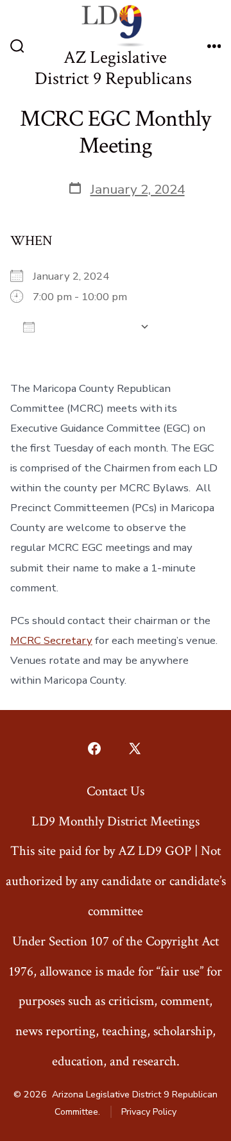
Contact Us (115, 791)
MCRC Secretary (51, 640)
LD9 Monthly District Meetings (115, 821)
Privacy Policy (148, 1112)
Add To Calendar (87, 327)
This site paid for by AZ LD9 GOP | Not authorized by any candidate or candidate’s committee (116, 881)
